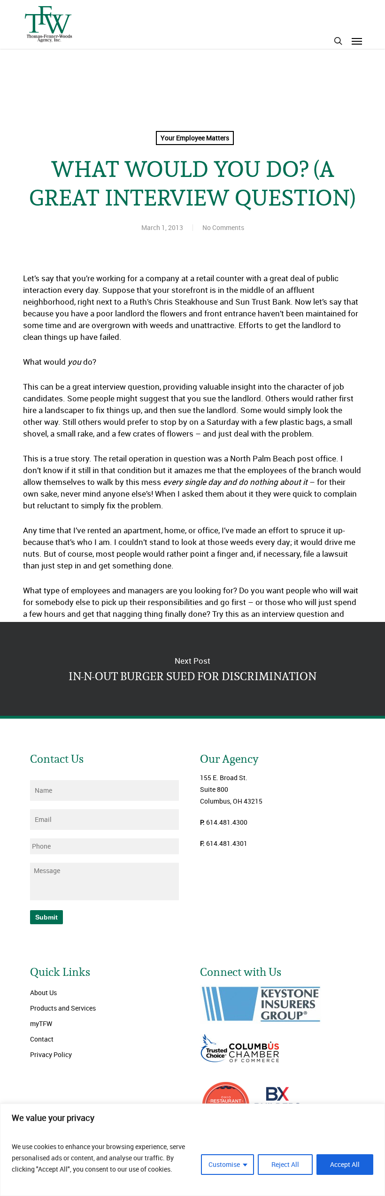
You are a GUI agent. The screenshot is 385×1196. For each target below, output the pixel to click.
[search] (338, 40)
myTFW (41, 1023)
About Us (43, 992)
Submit (46, 917)
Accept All (345, 1164)
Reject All (285, 1164)
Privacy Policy (51, 1054)
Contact (42, 1039)
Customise (224, 1164)
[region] (192, 1150)
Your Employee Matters (195, 137)
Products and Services (63, 1008)
